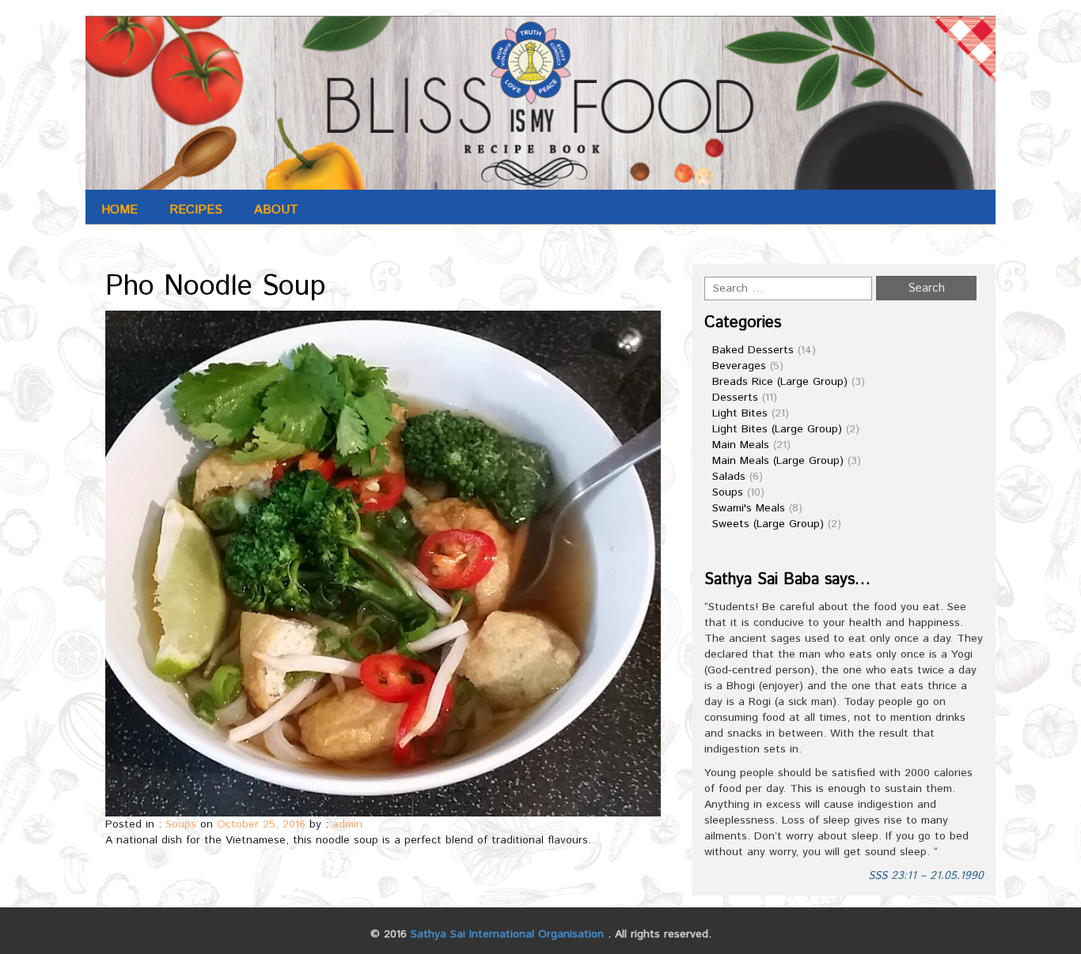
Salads (728, 477)
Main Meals (740, 445)
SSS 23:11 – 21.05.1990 (926, 876)
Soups (180, 824)
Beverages (739, 366)
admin (347, 824)
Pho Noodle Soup (215, 286)
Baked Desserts (753, 350)
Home (119, 210)
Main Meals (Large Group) (778, 461)
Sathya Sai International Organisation (507, 934)
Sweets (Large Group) (768, 524)
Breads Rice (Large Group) (780, 382)
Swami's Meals (748, 508)
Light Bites (740, 413)
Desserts (735, 397)
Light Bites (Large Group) (777, 429)
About (276, 210)
